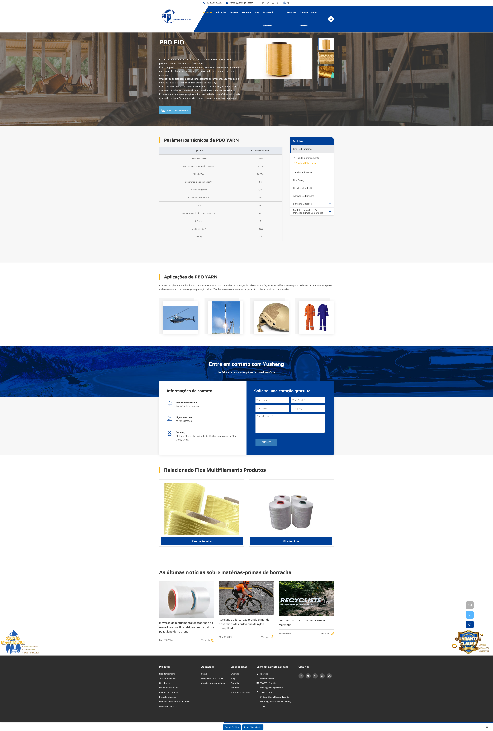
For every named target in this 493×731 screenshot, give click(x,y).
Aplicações (221, 12)
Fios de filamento (302, 149)
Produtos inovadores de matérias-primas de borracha (308, 211)
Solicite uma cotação (175, 110)
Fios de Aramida (202, 541)
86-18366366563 (212, 3)
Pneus (204, 674)
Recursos (291, 12)
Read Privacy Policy (252, 727)
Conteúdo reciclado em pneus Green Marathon (302, 622)
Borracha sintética (302, 203)
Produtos (207, 12)
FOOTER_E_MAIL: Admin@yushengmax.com (270, 685)
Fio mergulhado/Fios (303, 188)
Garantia (246, 12)
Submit (266, 442)
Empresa (234, 12)
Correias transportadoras (213, 683)
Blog (257, 12)
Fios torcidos (291, 541)
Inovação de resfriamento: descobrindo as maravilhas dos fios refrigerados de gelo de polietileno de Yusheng (186, 627)
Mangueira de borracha (212, 678)
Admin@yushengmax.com (239, 3)
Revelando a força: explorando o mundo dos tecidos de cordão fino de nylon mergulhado (244, 624)
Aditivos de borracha (303, 195)
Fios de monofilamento (307, 157)
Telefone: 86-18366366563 (266, 676)
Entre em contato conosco (308, 19)
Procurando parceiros (268, 19)
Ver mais (207, 640)
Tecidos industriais (302, 172)
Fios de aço (299, 180)
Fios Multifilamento (306, 163)
